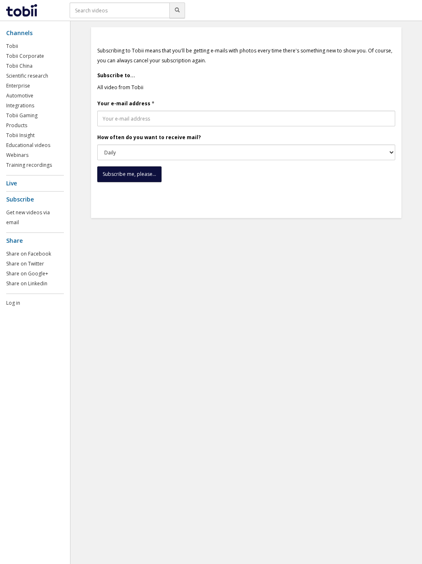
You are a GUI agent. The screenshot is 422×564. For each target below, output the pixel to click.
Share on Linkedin (26, 283)
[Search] (177, 10)
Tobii (12, 46)
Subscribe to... (116, 75)
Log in (13, 302)
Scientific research (27, 75)
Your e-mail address (123, 103)
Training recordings (29, 164)
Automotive (19, 95)
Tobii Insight (20, 135)
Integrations (20, 105)
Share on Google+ (27, 273)
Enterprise (18, 85)
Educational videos (28, 145)
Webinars (17, 155)
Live (11, 183)
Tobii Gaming (22, 115)
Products (16, 125)
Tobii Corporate (25, 55)
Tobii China (19, 65)
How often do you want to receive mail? (149, 137)
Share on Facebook (28, 253)
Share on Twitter (25, 263)
